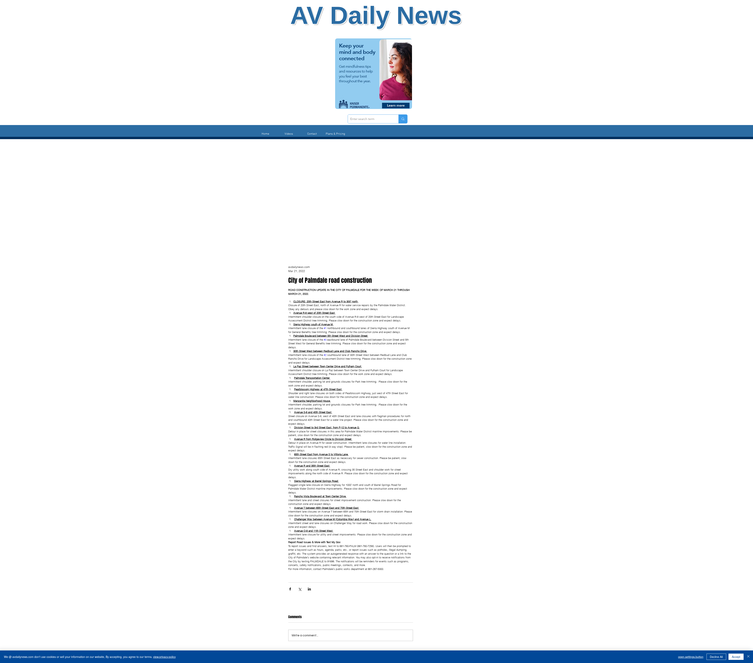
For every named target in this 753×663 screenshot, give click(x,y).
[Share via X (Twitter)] (300, 589)
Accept (736, 657)
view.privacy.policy (164, 657)
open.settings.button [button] (690, 657)
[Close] (748, 657)
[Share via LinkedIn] (309, 589)
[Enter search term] (402, 119)
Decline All (716, 657)
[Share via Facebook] (290, 589)
